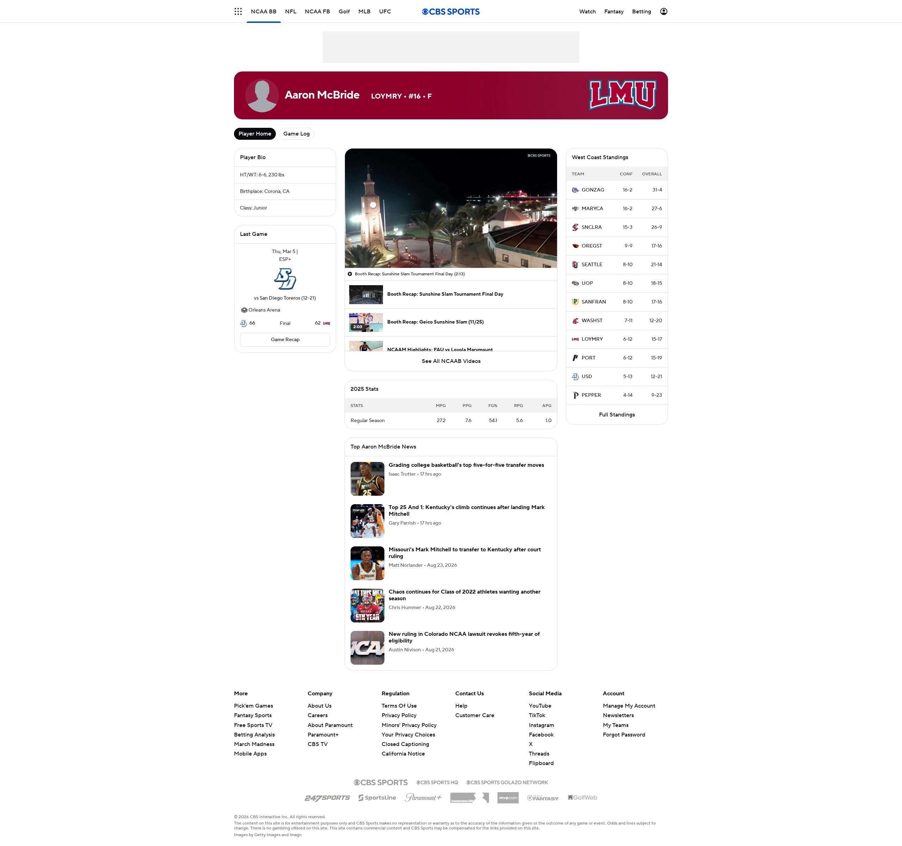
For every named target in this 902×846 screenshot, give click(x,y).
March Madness (254, 744)
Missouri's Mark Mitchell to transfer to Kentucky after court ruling (465, 553)
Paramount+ (323, 734)
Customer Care (474, 715)
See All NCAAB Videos (451, 361)
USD (587, 377)
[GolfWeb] (583, 797)
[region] (451, 208)
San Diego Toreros (280, 298)
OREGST (592, 246)
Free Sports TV (253, 725)
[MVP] (508, 794)
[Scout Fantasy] (543, 797)
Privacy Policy (399, 715)
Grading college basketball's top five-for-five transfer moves (466, 465)
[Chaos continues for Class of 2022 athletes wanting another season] (367, 605)
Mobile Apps (250, 753)
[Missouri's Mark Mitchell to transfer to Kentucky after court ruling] (367, 563)
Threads (539, 753)
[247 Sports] (327, 796)
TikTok (537, 715)
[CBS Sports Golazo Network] (507, 781)
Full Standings (617, 414)
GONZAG (593, 190)
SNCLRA (592, 227)
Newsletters (618, 715)
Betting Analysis (254, 734)
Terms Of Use (399, 705)
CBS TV (318, 744)
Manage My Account (629, 705)
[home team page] (285, 279)
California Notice (403, 747)
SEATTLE (592, 265)
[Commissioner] (469, 795)
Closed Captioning (405, 737)
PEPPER (591, 395)
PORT (588, 358)
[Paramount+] (423, 796)
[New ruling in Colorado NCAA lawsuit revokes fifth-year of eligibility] (367, 648)
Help (461, 705)
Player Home (255, 133)
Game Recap (285, 340)
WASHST (592, 321)
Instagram (541, 725)
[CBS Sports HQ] (437, 781)
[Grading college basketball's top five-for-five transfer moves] (367, 479)
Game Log (296, 133)
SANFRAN (594, 302)
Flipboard (541, 763)
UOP (587, 283)
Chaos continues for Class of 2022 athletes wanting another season (464, 595)
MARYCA (592, 209)
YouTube (540, 705)
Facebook (541, 734)
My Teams (616, 725)
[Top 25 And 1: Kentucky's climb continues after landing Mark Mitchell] (367, 521)
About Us (320, 705)
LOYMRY (592, 339)
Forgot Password (624, 734)
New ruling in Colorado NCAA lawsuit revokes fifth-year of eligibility (464, 637)
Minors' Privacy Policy (409, 725)
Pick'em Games (253, 705)
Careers (318, 715)
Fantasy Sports (253, 715)
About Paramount (330, 725)
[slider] (451, 247)
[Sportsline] (377, 796)
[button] (238, 11)
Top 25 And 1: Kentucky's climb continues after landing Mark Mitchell (467, 511)
